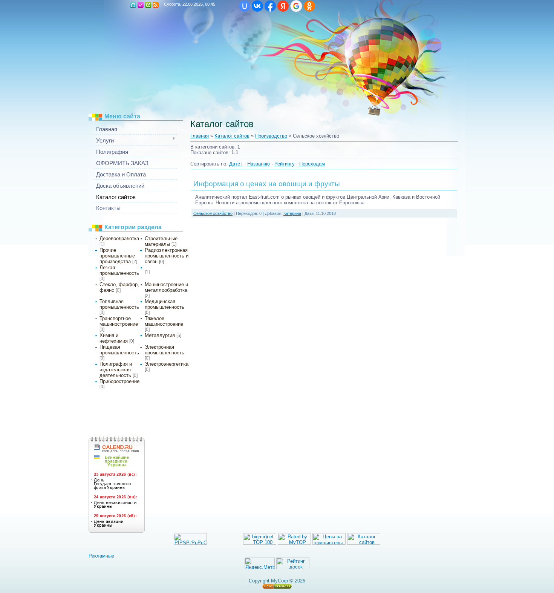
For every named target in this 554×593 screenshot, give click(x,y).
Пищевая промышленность (119, 349)
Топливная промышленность (119, 304)
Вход (148, 5)
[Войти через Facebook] (270, 6)
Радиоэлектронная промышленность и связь (166, 255)
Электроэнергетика (166, 364)
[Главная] (133, 5)
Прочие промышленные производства (117, 255)
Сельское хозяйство (164, 267)
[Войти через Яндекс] (283, 6)
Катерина (292, 213)
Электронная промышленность (164, 349)
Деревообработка (119, 238)
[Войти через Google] (296, 6)
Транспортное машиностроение (118, 321)
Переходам (312, 164)
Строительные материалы (161, 241)
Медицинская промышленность (164, 304)
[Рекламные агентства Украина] (105, 556)
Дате (234, 164)
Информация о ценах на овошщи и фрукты (266, 184)
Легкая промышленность (119, 270)
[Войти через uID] (244, 6)
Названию (258, 164)
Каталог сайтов (231, 136)
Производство (271, 136)
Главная (199, 136)
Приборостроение (119, 381)
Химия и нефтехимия (113, 338)
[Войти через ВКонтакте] (257, 6)
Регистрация (141, 5)
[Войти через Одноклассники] (309, 6)
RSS (156, 5)
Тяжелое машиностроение (164, 321)
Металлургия (160, 335)
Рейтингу (284, 164)
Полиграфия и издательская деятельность (115, 369)
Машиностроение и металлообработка (166, 287)
